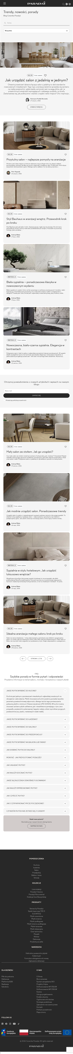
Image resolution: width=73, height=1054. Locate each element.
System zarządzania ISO (45, 982)
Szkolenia (5, 987)
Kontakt (39, 1007)
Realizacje (5, 984)
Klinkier (36, 937)
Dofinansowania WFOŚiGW (46, 989)
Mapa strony (41, 1012)
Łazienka (36, 868)
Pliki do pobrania (8, 977)
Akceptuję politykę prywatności (16, 400)
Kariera (39, 992)
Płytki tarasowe (36, 927)
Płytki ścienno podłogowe (36, 924)
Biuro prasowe (41, 979)
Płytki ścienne (36, 919)
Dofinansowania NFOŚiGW (46, 987)
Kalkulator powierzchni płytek (36, 953)
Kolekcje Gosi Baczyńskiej (36, 897)
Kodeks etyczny (42, 997)
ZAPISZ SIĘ (36, 395)
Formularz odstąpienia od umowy (36, 959)
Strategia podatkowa (44, 1002)
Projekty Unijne (42, 984)
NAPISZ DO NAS (36, 826)
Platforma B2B (7, 982)
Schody (36, 878)
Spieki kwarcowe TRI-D (36, 911)
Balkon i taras (36, 875)
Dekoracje (36, 939)
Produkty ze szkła (36, 942)
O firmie (39, 977)
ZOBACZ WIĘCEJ (36, 107)
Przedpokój (36, 873)
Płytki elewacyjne (36, 929)
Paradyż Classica (36, 892)
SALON (30, 75)
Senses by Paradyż (36, 909)
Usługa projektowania (44, 995)
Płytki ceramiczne (36, 916)
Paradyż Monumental (36, 895)
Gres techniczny (36, 932)
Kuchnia (37, 865)
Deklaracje (5, 979)
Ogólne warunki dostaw (45, 1000)
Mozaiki (36, 934)
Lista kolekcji (36, 889)
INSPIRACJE (12, 277)
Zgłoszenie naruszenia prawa (47, 1005)
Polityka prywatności (44, 1010)
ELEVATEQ (36, 914)
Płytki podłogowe (36, 921)
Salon (36, 870)
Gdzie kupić (36, 956)
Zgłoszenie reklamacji (36, 961)
